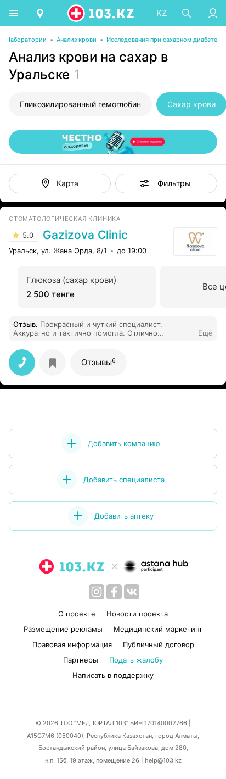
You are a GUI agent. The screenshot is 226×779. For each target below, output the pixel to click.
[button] (166, 183)
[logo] (101, 13)
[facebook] (114, 591)
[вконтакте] (131, 591)
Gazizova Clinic (85, 235)
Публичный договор (158, 644)
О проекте (76, 613)
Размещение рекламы (63, 629)
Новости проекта (137, 613)
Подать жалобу (136, 659)
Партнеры (80, 659)
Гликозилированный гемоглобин (80, 104)
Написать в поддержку (113, 675)
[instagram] (96, 591)
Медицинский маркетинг (158, 629)
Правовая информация (72, 644)
